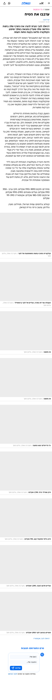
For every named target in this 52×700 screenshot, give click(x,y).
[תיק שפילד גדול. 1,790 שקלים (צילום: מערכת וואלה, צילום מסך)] (26, 473)
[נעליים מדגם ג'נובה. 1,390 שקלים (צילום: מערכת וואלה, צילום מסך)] (26, 566)
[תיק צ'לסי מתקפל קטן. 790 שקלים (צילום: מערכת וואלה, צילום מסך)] (26, 519)
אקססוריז (36, 638)
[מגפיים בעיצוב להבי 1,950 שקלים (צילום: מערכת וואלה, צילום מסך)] (26, 613)
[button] (41, 3)
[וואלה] (26, 3)
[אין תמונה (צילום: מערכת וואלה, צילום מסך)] (26, 332)
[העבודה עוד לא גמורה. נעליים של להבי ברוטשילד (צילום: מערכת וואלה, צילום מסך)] (26, 285)
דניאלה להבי (45, 638)
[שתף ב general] (4, 3)
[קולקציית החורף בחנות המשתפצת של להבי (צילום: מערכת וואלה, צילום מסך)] (26, 235)
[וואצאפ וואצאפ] (9, 3)
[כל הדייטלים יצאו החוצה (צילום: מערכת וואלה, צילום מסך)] (26, 426)
